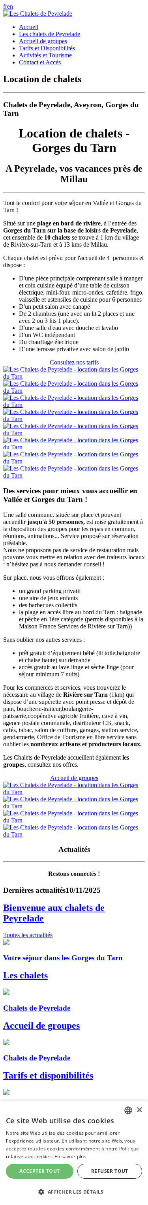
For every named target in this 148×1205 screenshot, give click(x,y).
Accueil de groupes (74, 778)
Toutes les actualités (27, 935)
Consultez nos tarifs (74, 362)
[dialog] (74, 1153)
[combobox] (128, 1110)
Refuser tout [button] (109, 1171)
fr (5, 6)
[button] (74, 1191)
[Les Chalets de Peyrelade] (37, 13)
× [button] (139, 1110)
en (10, 6)
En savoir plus (70, 1156)
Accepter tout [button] (39, 1171)
